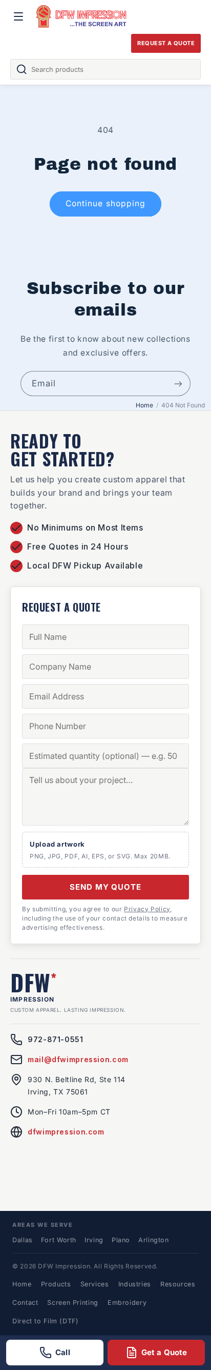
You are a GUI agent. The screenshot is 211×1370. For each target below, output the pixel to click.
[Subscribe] (178, 383)
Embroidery (127, 1302)
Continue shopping (105, 203)
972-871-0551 (55, 1039)
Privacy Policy (147, 909)
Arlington (153, 1240)
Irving (94, 1240)
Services (94, 1284)
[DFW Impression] (81, 16)
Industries (134, 1284)
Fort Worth (58, 1240)
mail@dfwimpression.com (78, 1059)
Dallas (22, 1240)
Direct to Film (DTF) (45, 1321)
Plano (121, 1240)
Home (144, 405)
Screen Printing (72, 1302)
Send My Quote (105, 887)
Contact (25, 1302)
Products (56, 1284)
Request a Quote (166, 43)
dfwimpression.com (66, 1131)
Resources (178, 1284)
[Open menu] (18, 16)
